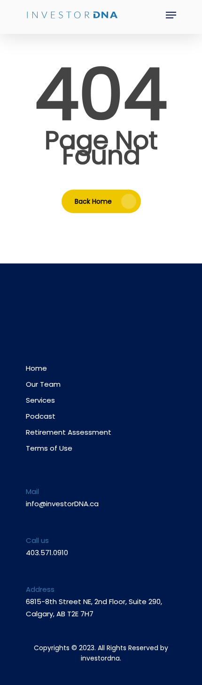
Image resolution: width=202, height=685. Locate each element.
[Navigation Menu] (171, 15)
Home (36, 368)
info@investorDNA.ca (62, 504)
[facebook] (83, 311)
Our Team (43, 384)
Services (40, 400)
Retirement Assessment (68, 432)
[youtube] (101, 311)
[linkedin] (119, 311)
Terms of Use (49, 448)
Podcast (40, 416)
